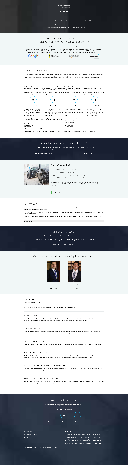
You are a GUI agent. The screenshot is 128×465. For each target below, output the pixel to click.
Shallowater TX (77, 131)
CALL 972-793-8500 (64, 11)
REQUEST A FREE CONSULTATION (43, 153)
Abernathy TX (28, 131)
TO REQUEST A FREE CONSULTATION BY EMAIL (64, 244)
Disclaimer (55, 447)
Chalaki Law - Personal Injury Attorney (42, 447)
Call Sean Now (75, 288)
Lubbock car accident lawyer (75, 86)
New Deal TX (59, 131)
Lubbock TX (51, 131)
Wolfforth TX (92, 131)
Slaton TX (85, 131)
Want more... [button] (28, 221)
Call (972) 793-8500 (92, 443)
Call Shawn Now (53, 288)
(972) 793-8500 (57, 192)
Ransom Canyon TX (68, 131)
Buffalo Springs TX (37, 131)
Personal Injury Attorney (46, 49)
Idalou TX (45, 131)
